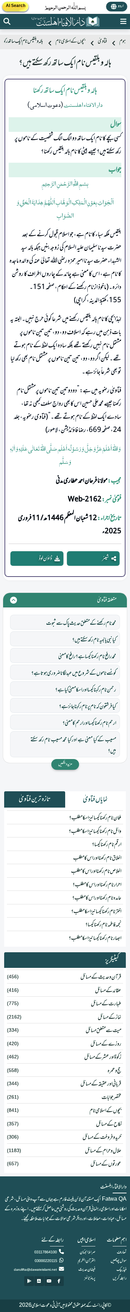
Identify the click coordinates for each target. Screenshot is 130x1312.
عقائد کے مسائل (108, 991)
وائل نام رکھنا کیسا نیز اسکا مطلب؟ (95, 831)
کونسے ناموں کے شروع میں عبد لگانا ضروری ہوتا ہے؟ (73, 673)
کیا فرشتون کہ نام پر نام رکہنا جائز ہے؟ (87, 706)
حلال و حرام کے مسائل (103, 1151)
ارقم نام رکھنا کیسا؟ (106, 845)
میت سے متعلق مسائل (103, 1030)
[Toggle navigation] (123, 21)
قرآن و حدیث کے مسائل (100, 977)
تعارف (122, 1252)
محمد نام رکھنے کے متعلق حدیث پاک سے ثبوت (81, 623)
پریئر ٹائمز (89, 1278)
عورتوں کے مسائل (105, 1164)
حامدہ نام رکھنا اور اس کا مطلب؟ (96, 898)
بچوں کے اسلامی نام (70, 41)
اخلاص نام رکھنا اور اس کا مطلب (96, 871)
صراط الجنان (87, 1252)
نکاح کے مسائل (108, 1124)
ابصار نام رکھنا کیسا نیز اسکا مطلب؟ (95, 938)
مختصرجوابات (111, 1097)
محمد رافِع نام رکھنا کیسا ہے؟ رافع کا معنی (87, 656)
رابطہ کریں (120, 1278)
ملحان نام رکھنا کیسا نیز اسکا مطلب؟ (95, 818)
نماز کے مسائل (109, 1017)
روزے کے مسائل (105, 1044)
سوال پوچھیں (119, 1261)
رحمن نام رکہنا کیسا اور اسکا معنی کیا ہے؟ (85, 690)
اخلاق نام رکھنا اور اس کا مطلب (97, 858)
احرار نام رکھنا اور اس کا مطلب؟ (96, 885)
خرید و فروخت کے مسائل (102, 1137)
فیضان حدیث (86, 1270)
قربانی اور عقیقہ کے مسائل (100, 1084)
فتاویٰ (102, 41)
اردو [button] (121, 6)
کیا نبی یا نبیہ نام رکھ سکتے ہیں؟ (94, 640)
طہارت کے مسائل (106, 1004)
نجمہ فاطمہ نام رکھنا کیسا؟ (103, 925)
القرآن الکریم (86, 1261)
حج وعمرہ (114, 1071)
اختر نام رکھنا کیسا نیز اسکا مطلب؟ (96, 911)
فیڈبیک (121, 1270)
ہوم (122, 41)
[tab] (95, 800)
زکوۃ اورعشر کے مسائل (102, 1057)
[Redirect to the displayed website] (7, 21)
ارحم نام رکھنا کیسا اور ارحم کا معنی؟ (89, 723)
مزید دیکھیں (65, 764)
